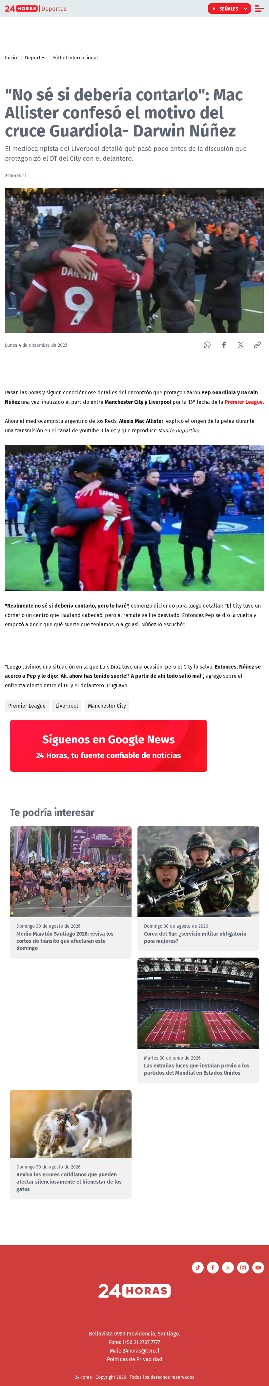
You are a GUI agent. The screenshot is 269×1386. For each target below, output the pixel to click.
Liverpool (66, 706)
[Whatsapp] (207, 345)
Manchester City (107, 706)
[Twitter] (240, 345)
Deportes (35, 57)
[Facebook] (224, 345)
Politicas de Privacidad (134, 1359)
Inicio (11, 57)
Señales (228, 8)
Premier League (27, 706)
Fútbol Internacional (75, 57)
